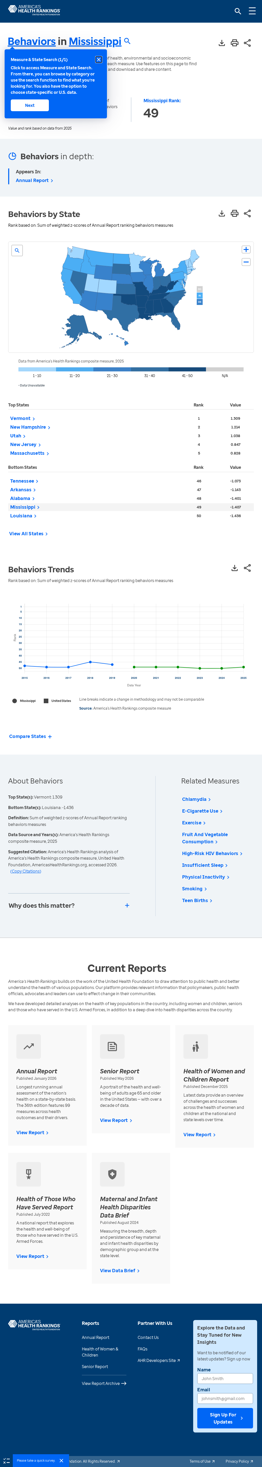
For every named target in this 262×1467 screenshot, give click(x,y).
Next (30, 105)
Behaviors (32, 41)
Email (203, 1389)
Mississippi (95, 41)
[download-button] (222, 43)
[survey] (6, 1460)
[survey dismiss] (61, 1460)
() (25, 871)
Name (204, 1370)
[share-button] (247, 43)
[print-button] (234, 43)
